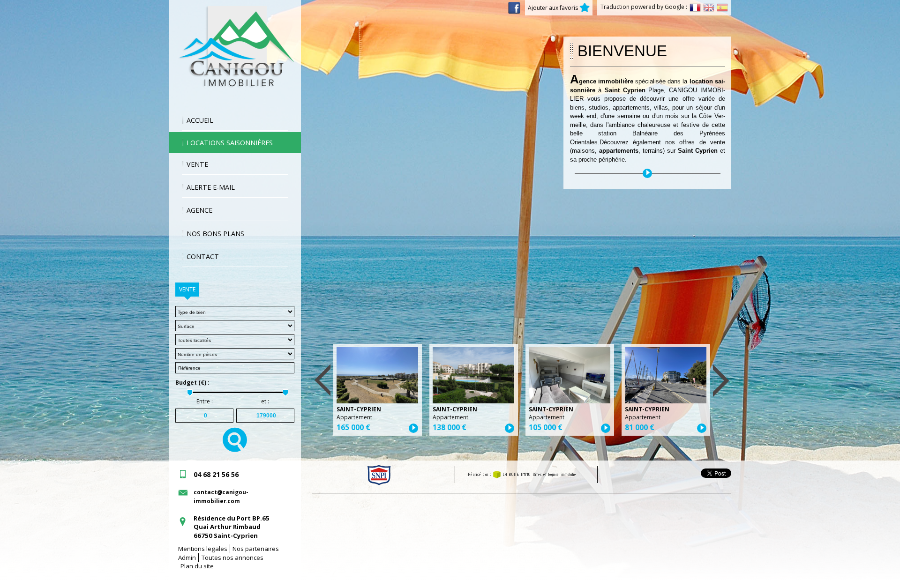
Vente (197, 164)
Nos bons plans (215, 233)
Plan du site (197, 566)
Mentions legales (202, 548)
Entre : (204, 401)
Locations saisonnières (230, 142)
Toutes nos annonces (232, 557)
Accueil (200, 120)
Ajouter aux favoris (553, 8)
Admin (187, 557)
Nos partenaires (255, 548)
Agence (199, 210)
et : (265, 401)
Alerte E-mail (211, 187)
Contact (203, 256)
